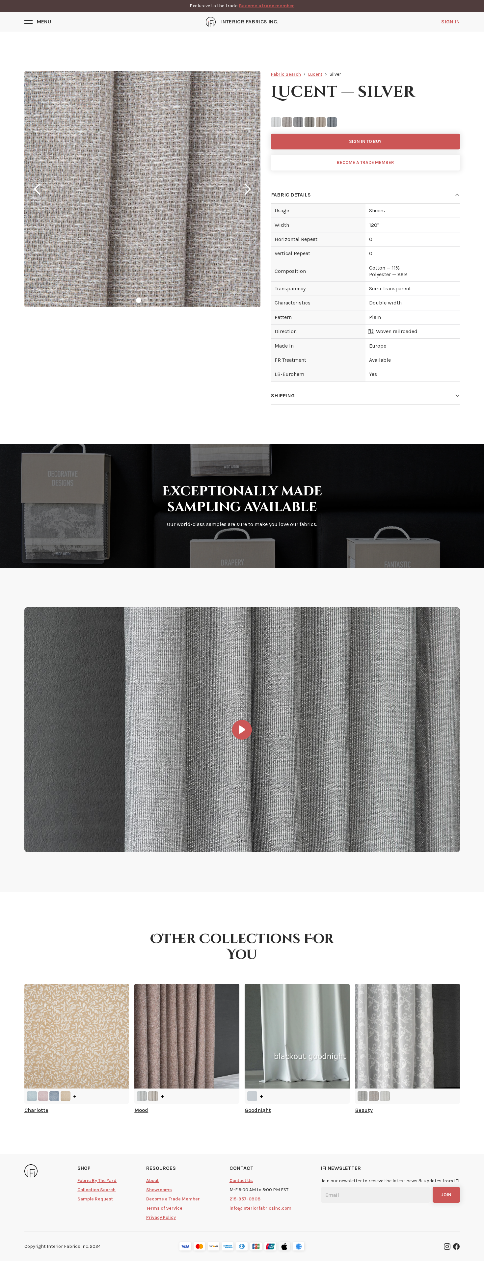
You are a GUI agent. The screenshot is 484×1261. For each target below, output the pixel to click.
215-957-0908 (244, 1199)
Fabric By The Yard (97, 1180)
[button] (37, 22)
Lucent (315, 74)
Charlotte (36, 1110)
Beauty (364, 1110)
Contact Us (241, 1180)
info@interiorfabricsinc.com (260, 1208)
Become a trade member (266, 6)
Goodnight (258, 1110)
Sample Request (95, 1199)
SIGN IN (450, 21)
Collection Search (96, 1190)
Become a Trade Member (173, 1199)
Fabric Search (286, 74)
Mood (141, 1110)
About (152, 1180)
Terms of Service (164, 1208)
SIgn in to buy (365, 141)
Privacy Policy (161, 1217)
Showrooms (159, 1190)
